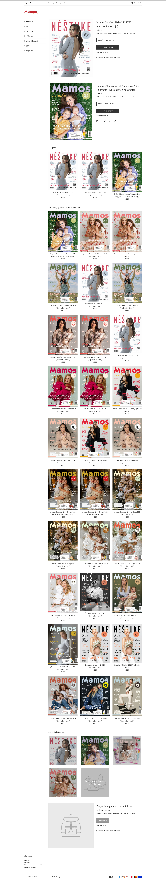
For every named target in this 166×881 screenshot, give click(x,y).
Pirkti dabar (108, 47)
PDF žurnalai (28, 36)
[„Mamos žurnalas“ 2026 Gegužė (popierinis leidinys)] (95, 335)
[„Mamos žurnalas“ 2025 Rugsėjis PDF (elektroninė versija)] (95, 541)
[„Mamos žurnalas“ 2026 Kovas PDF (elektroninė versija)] (95, 438)
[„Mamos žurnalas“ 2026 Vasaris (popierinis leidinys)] (127, 438)
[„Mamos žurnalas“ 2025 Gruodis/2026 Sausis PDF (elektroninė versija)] (63, 489)
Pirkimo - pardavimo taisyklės (33, 865)
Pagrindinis (28, 21)
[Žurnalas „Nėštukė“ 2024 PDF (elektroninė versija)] (95, 643)
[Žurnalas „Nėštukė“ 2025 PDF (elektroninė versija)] (95, 592)
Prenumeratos (29, 31)
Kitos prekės (28, 51)
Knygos (27, 46)
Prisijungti (51, 3)
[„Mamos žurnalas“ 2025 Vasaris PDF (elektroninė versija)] (127, 696)
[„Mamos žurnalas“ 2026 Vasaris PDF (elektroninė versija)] (63, 438)
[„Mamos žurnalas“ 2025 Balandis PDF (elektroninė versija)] (63, 696)
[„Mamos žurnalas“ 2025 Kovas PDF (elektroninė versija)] (95, 696)
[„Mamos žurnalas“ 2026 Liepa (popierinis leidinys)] (127, 231)
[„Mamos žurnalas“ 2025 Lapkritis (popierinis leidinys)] (63, 541)
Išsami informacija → (103, 52)
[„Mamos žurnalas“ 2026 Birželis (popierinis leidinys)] (127, 283)
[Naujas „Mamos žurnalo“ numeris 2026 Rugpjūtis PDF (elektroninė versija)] (127, 172)
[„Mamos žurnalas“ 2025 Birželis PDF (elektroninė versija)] (127, 593)
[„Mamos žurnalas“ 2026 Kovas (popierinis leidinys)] (127, 386)
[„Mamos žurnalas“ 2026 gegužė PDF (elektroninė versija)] (63, 335)
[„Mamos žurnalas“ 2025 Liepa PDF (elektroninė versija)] (63, 593)
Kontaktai (27, 862)
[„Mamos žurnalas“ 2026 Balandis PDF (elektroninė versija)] (63, 386)
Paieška (26, 860)
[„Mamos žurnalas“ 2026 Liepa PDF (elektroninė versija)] (95, 231)
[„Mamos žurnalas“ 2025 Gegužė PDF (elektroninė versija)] (63, 644)
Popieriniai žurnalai (31, 41)
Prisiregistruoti (60, 3)
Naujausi (27, 26)
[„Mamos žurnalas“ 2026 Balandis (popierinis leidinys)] (95, 386)
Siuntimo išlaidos (113, 33)
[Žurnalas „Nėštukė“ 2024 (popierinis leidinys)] (127, 643)
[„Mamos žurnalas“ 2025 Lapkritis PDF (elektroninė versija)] (127, 489)
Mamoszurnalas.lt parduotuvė (44, 877)
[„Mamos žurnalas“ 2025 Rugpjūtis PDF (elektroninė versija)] (127, 541)
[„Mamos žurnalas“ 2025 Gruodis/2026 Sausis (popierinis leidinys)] (95, 489)
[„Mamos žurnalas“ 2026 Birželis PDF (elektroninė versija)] (63, 283)
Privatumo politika (30, 867)
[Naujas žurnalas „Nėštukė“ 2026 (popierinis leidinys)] (95, 171)
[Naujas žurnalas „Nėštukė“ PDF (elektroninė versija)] (63, 171)
